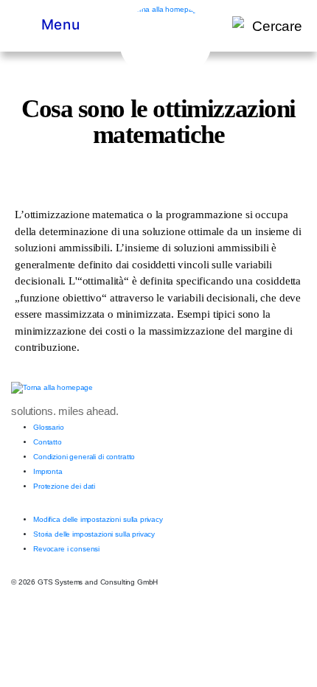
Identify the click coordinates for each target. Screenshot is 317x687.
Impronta (48, 471)
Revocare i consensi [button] (66, 549)
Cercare (277, 26)
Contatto (47, 442)
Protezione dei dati (64, 486)
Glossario (48, 427)
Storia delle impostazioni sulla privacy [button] (94, 534)
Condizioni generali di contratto (84, 457)
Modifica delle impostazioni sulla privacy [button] (98, 519)
